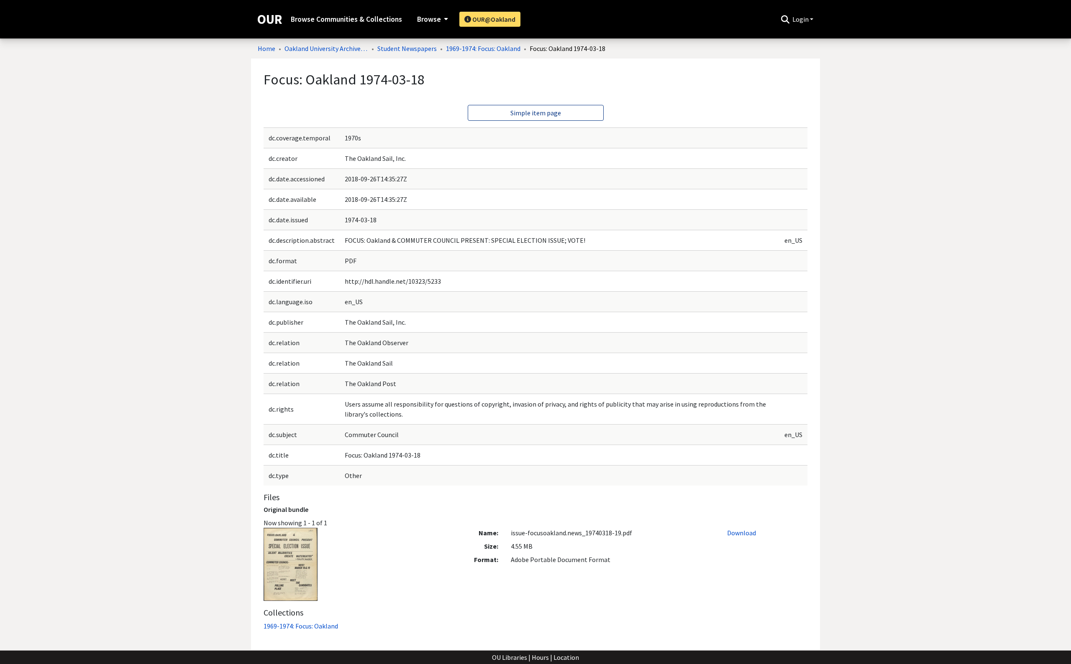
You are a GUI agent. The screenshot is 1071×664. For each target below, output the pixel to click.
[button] (785, 19)
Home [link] (266, 48)
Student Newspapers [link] (407, 48)
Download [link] (741, 533)
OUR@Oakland (493, 19)
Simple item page (535, 113)
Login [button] (801, 19)
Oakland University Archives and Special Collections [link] (326, 48)
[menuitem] (431, 19)
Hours (540, 657)
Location (566, 657)
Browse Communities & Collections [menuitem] (346, 19)
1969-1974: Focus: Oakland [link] (483, 48)
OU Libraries (509, 657)
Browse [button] (429, 19)
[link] (301, 626)
